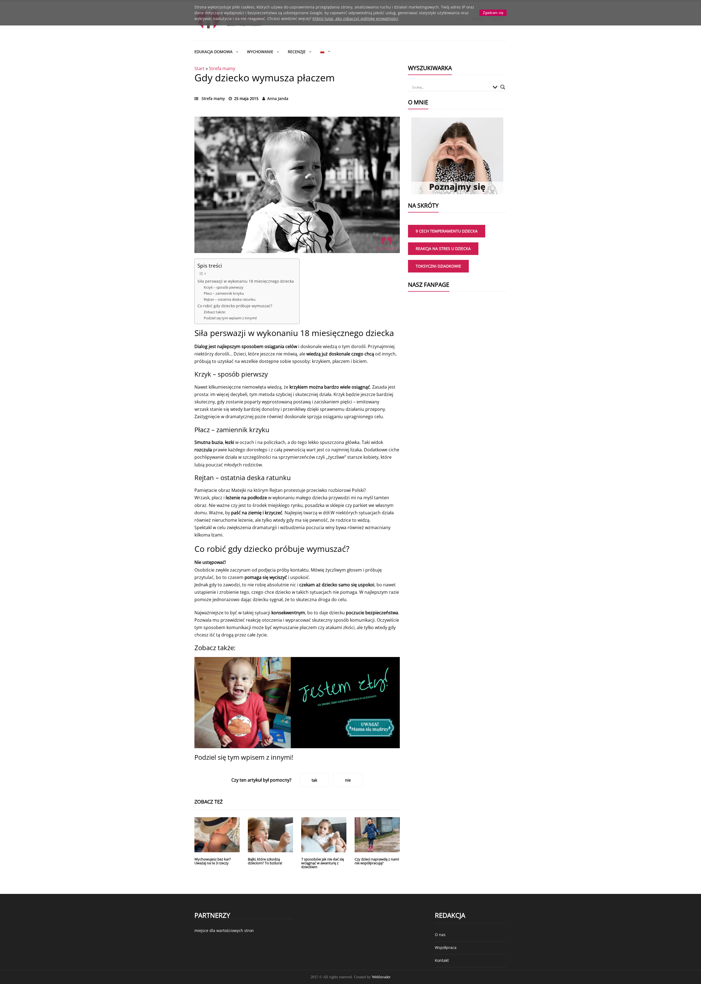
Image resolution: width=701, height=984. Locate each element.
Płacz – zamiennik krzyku (224, 293)
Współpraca (445, 947)
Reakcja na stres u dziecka (443, 248)
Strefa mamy (222, 68)
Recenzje (297, 51)
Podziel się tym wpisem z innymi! (230, 317)
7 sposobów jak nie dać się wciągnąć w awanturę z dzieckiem (322, 863)
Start (199, 68)
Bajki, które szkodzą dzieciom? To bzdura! (265, 861)
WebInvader (381, 977)
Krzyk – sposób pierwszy (223, 287)
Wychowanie (260, 51)
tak (314, 780)
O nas (440, 934)
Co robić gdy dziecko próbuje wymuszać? (234, 305)
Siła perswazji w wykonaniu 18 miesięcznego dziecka (245, 281)
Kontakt (442, 960)
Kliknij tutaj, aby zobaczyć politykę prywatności (355, 18)
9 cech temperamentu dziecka (447, 231)
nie (348, 780)
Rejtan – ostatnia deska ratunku (229, 299)
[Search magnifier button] (503, 87)
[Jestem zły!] (297, 702)
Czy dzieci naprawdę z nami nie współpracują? (377, 861)
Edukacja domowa (213, 51)
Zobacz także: (215, 311)
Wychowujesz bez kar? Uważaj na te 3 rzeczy (212, 861)
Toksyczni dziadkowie (438, 266)
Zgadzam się (493, 13)
